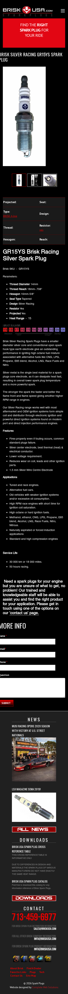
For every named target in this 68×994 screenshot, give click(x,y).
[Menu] (62, 10)
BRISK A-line (10, 216)
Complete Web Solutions (45, 987)
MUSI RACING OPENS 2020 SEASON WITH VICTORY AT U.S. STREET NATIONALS (31, 730)
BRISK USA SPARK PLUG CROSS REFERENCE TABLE (29, 849)
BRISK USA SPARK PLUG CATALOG (30, 881)
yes (41, 230)
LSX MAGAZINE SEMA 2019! (26, 789)
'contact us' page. (24, 613)
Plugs (33, 972)
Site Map (31, 975)
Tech (41, 972)
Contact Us (16, 975)
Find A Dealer (34, 968)
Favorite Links (18, 972)
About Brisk (16, 968)
